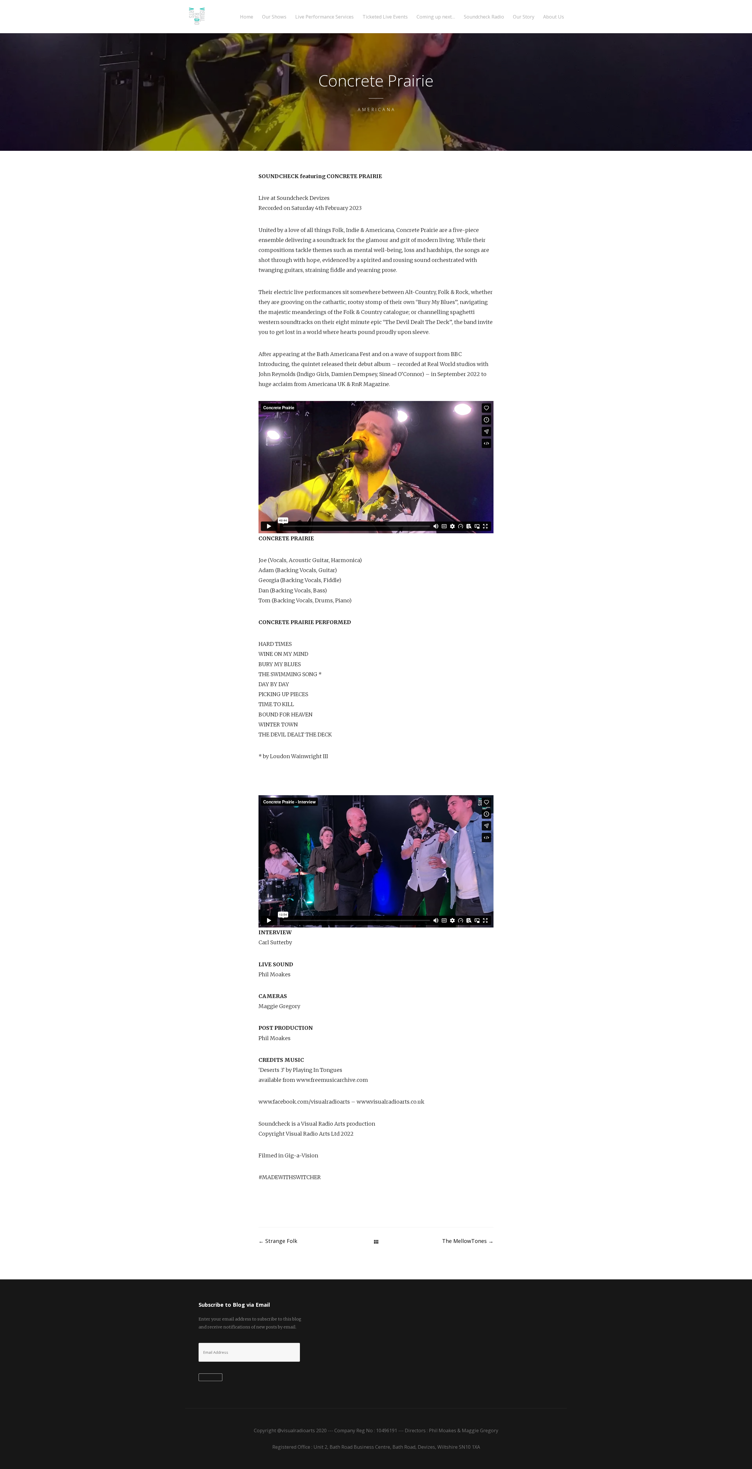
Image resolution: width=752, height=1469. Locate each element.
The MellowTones (468, 1240)
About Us (553, 17)
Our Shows (274, 17)
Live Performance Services (324, 17)
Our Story (523, 17)
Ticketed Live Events (385, 17)
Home (246, 17)
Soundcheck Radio (484, 17)
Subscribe (210, 1378)
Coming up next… (436, 17)
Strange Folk (277, 1240)
